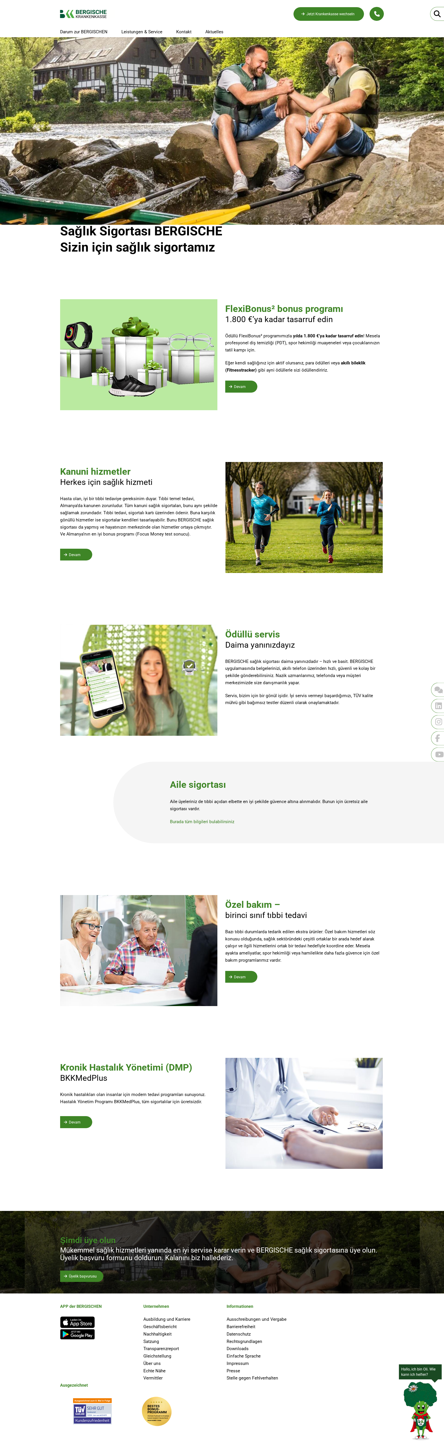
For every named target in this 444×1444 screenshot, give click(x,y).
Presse (233, 1370)
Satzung (151, 1341)
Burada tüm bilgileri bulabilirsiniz (202, 821)
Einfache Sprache (244, 1356)
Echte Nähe (154, 1370)
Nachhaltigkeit (157, 1334)
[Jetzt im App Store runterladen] (97, 1322)
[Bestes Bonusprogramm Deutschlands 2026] (157, 1412)
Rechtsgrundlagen (244, 1341)
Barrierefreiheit (241, 1326)
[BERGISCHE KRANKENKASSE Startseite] (87, 14)
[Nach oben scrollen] (15, 1166)
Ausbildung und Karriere (166, 1319)
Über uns (152, 1363)
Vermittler (153, 1378)
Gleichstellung (157, 1356)
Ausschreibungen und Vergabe (257, 1319)
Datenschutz (239, 1334)
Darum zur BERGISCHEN (84, 32)
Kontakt (183, 32)
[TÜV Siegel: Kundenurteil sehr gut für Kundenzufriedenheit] (92, 1412)
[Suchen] (437, 14)
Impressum (238, 1363)
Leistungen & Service (141, 32)
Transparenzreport (161, 1348)
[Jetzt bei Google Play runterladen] (97, 1334)
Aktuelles (214, 32)
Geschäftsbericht (160, 1326)
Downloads (238, 1348)
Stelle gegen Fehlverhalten (252, 1378)
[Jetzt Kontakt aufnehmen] (377, 14)
